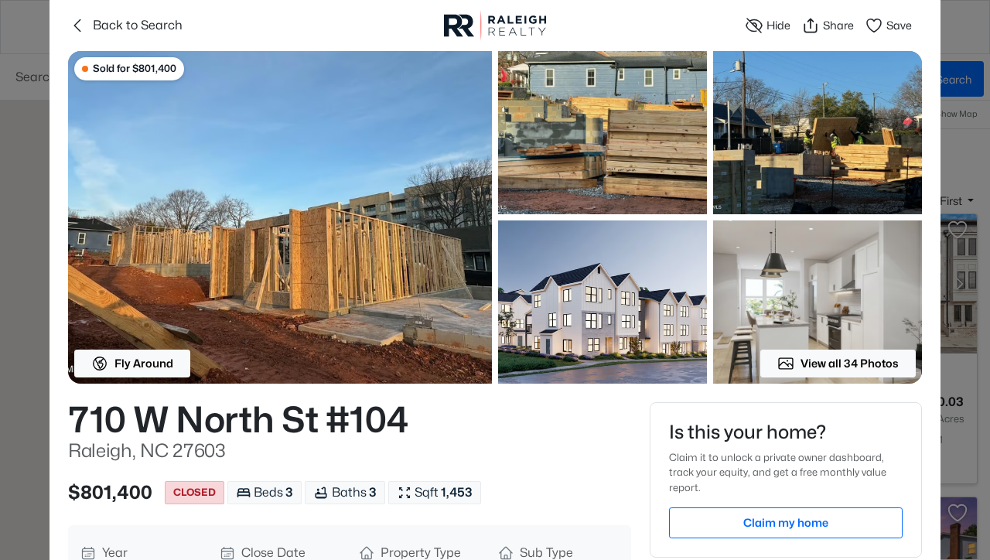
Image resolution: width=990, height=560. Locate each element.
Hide (778, 25)
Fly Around (143, 363)
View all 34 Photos (850, 363)
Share (838, 25)
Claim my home (785, 522)
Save (899, 25)
